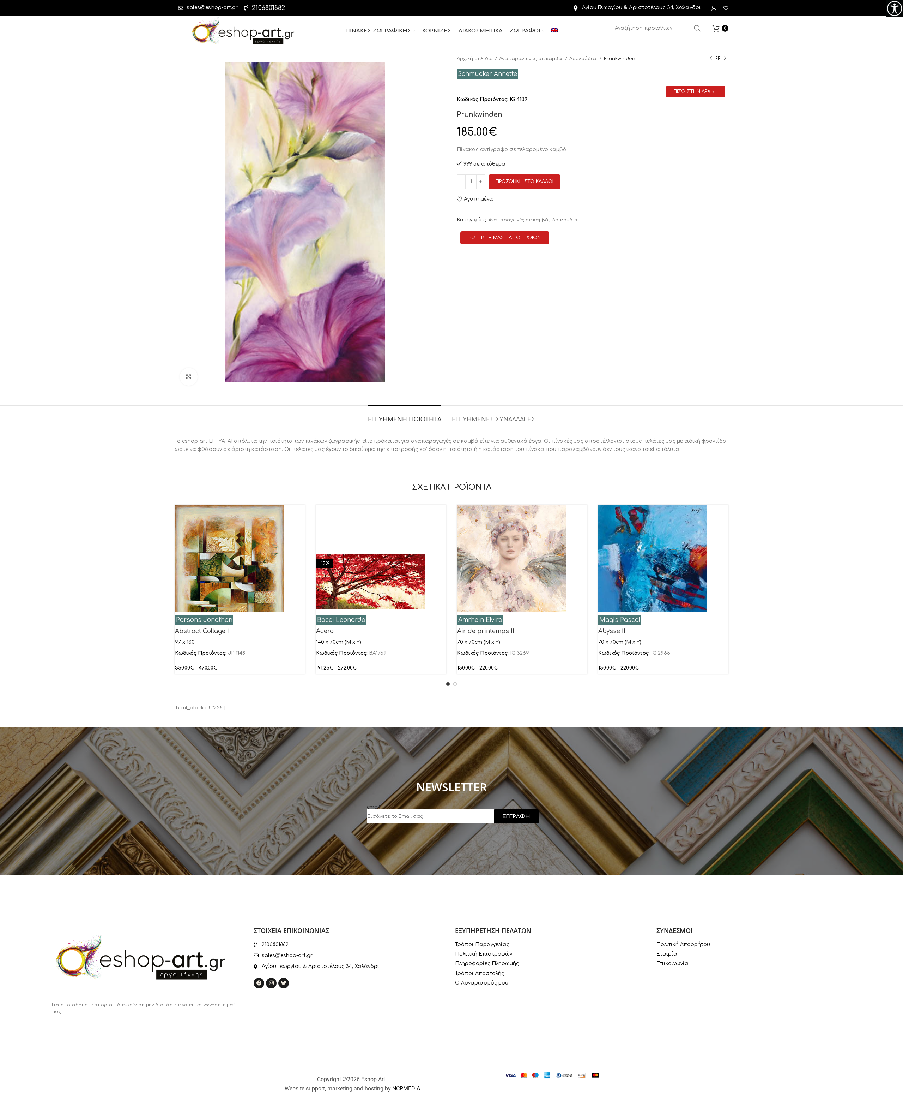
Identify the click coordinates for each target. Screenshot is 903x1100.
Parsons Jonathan (204, 620)
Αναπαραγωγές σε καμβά (531, 58)
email (373, 807)
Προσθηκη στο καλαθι (524, 181)
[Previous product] (710, 58)
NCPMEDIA (406, 1088)
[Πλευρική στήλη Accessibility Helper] (894, 8)
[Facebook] (259, 983)
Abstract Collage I (202, 631)
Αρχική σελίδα (475, 58)
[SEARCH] (697, 28)
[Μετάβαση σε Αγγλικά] (554, 31)
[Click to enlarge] (189, 377)
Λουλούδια (583, 58)
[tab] (404, 416)
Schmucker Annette (487, 74)
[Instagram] (271, 983)
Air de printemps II (485, 631)
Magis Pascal (619, 620)
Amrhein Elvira (480, 620)
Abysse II (611, 631)
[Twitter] (283, 983)
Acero (325, 631)
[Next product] (724, 58)
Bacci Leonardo (341, 620)
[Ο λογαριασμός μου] (714, 8)
